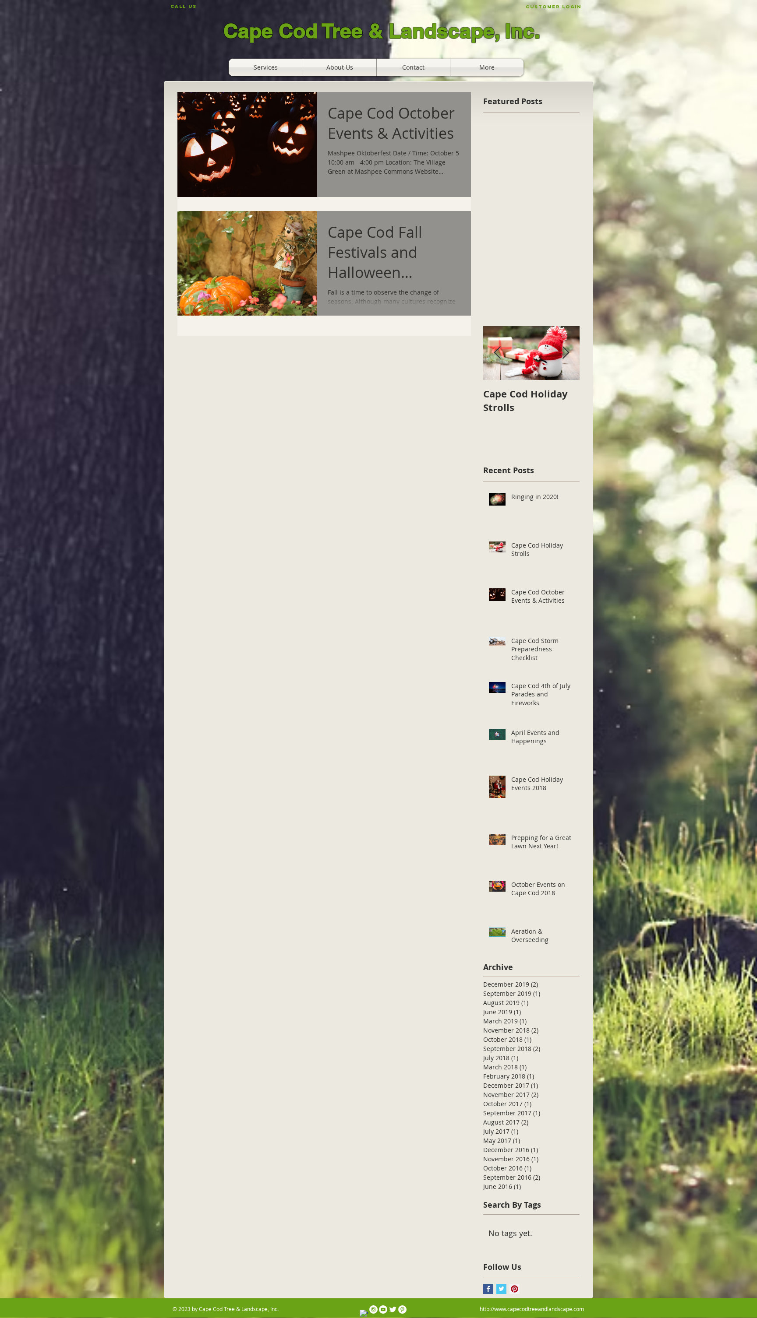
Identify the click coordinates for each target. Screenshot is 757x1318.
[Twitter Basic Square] (501, 1289)
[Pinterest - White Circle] (402, 1309)
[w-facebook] (364, 1314)
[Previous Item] (497, 353)
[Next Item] (566, 353)
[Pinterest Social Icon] (514, 1289)
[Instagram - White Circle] (373, 1309)
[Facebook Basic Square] (488, 1289)
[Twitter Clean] (393, 1309)
